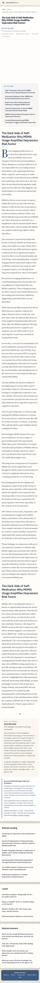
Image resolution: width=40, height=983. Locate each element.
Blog (9, 9)
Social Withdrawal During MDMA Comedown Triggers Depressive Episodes (20, 121)
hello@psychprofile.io (20, 972)
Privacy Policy (21, 975)
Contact (20, 815)
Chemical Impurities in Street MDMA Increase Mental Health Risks (18, 109)
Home (4, 9)
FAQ (20, 977)
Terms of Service (31, 975)
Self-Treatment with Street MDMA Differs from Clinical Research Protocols (20, 91)
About (16, 815)
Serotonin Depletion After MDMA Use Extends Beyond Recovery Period (19, 97)
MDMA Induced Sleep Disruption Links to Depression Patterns (20, 115)
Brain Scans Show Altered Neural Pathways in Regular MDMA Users (17, 103)
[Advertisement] (20, 61)
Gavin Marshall (8, 28)
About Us (6, 975)
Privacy (26, 815)
